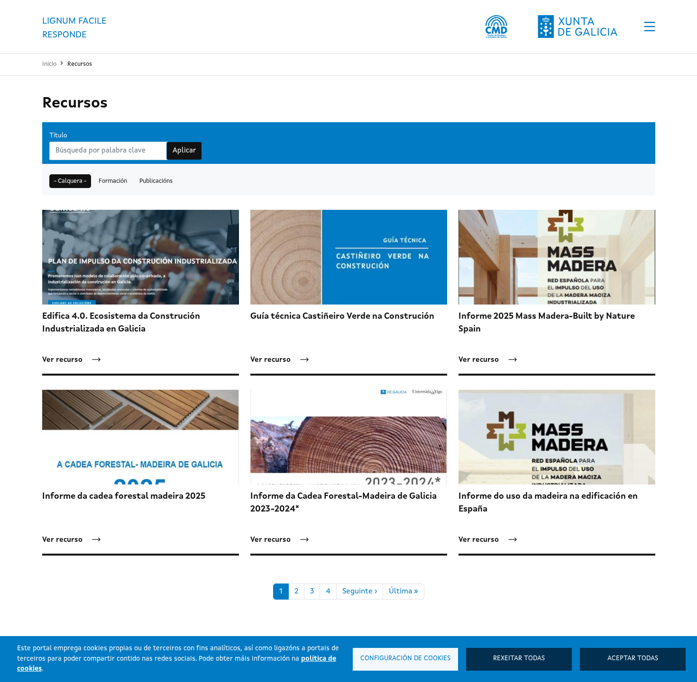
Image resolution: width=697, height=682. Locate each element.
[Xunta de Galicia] (577, 26)
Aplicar (184, 150)
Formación (113, 181)
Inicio (49, 64)
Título (58, 136)
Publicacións (156, 181)
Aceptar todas (632, 658)
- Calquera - (70, 181)
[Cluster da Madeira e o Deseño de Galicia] (496, 26)
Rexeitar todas (519, 658)
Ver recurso (62, 360)
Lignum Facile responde (74, 27)
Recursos (79, 64)
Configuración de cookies (405, 658)
